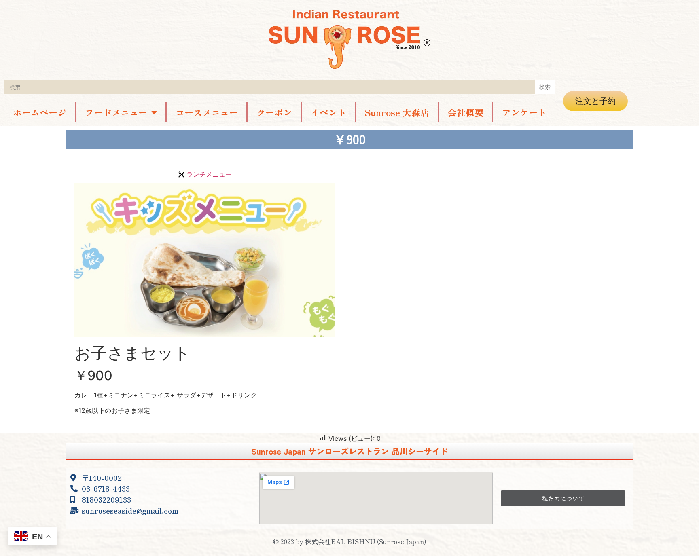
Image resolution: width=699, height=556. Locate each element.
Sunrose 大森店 (397, 112)
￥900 (93, 375)
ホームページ (39, 112)
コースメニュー (207, 112)
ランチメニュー (209, 174)
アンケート (524, 112)
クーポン (274, 112)
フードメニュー (116, 112)
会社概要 (465, 112)
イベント (328, 112)
